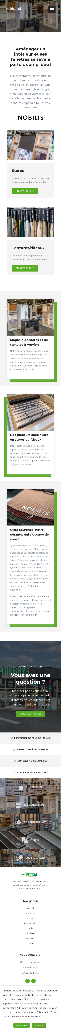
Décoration (30, 918)
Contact (31, 943)
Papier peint (30, 923)
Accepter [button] (39, 1025)
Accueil (30, 908)
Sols (30, 928)
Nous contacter (30, 714)
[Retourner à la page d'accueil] (14, 9)
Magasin (30, 938)
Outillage (30, 933)
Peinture (30, 913)
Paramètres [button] (21, 1025)
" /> (9, 130)
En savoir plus (25, 191)
